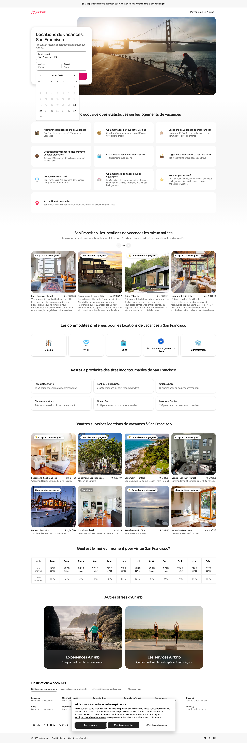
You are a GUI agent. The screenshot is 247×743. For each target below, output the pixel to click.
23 (41, 110)
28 (69, 110)
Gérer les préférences (156, 725)
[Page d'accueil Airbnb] (38, 12)
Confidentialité (58, 738)
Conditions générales (78, 738)
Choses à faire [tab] (134, 689)
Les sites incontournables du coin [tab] (107, 689)
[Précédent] (118, 245)
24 (46, 110)
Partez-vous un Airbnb (202, 12)
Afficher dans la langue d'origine (151, 3)
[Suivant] (128, 245)
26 (57, 110)
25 (52, 110)
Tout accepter (90, 725)
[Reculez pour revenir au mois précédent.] (41, 75)
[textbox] (48, 67)
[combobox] (61, 57)
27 (63, 110)
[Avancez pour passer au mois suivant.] (74, 75)
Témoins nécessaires (123, 725)
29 (74, 110)
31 (46, 116)
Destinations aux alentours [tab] (44, 689)
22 (74, 105)
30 (41, 116)
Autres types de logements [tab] (74, 689)
